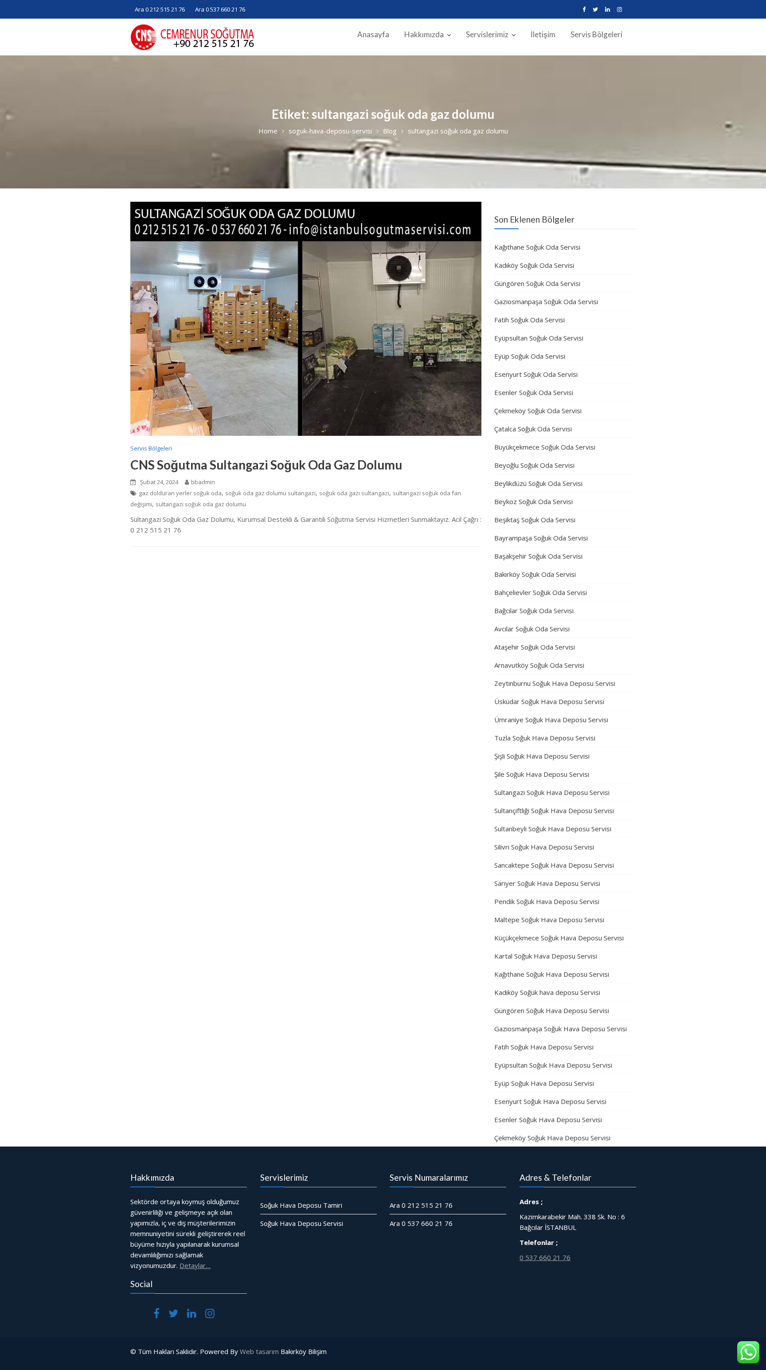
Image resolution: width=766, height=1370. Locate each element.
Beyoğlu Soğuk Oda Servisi (534, 465)
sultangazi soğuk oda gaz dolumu (201, 504)
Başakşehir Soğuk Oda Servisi (538, 556)
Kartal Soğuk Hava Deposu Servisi (545, 955)
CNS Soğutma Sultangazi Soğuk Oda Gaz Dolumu (266, 464)
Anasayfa (373, 34)
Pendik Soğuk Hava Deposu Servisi (546, 901)
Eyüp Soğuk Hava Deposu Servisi (544, 1083)
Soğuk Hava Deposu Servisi (301, 1223)
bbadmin (203, 482)
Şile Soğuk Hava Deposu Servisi (541, 774)
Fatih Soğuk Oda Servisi (529, 319)
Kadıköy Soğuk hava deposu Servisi (547, 992)
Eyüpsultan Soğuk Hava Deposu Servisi (553, 1065)
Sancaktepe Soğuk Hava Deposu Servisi (554, 865)
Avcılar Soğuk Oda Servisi (532, 628)
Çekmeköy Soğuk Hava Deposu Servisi (552, 1137)
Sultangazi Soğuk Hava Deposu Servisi (552, 792)
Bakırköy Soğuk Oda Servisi (535, 574)
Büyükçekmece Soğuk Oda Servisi (544, 446)
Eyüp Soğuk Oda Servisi (529, 356)
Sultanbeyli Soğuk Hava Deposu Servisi (552, 828)
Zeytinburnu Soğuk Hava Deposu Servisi (554, 683)
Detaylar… (195, 1265)
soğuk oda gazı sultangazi (354, 493)
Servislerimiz (487, 34)
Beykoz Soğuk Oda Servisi (533, 501)
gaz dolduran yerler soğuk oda (180, 493)
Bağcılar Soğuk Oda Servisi (534, 610)
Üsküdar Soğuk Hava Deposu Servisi (549, 701)
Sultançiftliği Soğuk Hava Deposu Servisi (554, 810)
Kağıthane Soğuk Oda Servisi (537, 247)
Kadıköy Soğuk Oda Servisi (534, 265)
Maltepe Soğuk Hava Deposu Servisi (549, 919)
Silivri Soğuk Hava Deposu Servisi (544, 846)
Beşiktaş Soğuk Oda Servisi (534, 519)
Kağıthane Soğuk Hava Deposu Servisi (551, 974)
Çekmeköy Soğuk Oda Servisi (538, 410)
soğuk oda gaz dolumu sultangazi (270, 493)
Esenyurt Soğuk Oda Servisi (536, 374)
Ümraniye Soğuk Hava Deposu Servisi (551, 719)
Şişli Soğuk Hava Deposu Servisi (542, 756)
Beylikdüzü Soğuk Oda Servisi (538, 483)
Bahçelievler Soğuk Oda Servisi (540, 592)
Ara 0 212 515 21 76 (160, 9)
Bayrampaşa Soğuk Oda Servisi (541, 537)
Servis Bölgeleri (596, 34)
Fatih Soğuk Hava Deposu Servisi (544, 1046)
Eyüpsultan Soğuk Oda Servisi (538, 337)
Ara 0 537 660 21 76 (220, 9)
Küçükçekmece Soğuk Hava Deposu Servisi (559, 937)
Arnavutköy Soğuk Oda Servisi (539, 665)
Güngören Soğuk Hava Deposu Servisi (551, 1010)
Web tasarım (259, 1351)
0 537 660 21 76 (545, 1257)
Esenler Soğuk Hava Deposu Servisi (548, 1119)
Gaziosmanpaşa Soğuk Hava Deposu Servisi (560, 1028)
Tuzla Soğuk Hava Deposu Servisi (544, 737)
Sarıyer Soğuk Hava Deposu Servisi (547, 883)
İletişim (543, 34)
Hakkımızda (424, 34)
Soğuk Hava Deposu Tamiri (301, 1205)
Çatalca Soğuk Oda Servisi (533, 428)
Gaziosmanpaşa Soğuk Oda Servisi (546, 301)
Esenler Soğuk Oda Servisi (533, 392)
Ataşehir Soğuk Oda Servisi (534, 646)
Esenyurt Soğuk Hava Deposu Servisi (550, 1101)
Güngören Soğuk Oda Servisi (537, 283)
